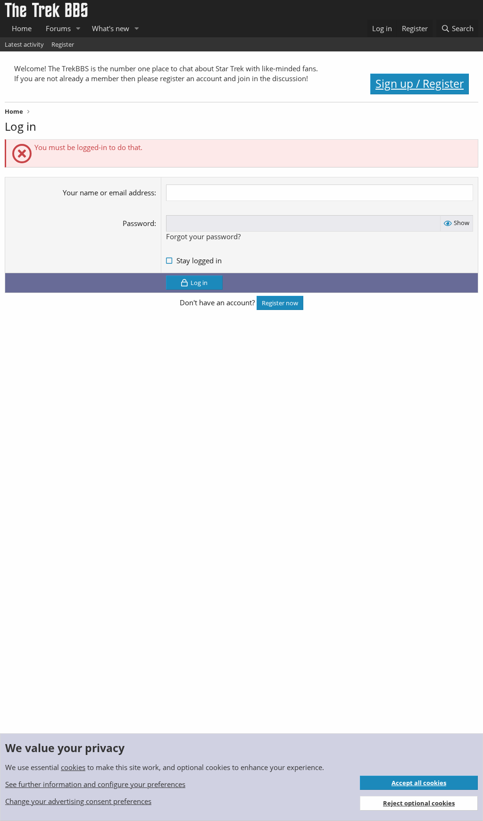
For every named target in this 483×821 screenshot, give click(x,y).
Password (138, 223)
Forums (58, 28)
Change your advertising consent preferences (78, 801)
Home (22, 28)
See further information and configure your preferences (95, 784)
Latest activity (24, 44)
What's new (110, 28)
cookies (73, 767)
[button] (78, 28)
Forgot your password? (203, 236)
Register (62, 44)
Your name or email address (108, 192)
